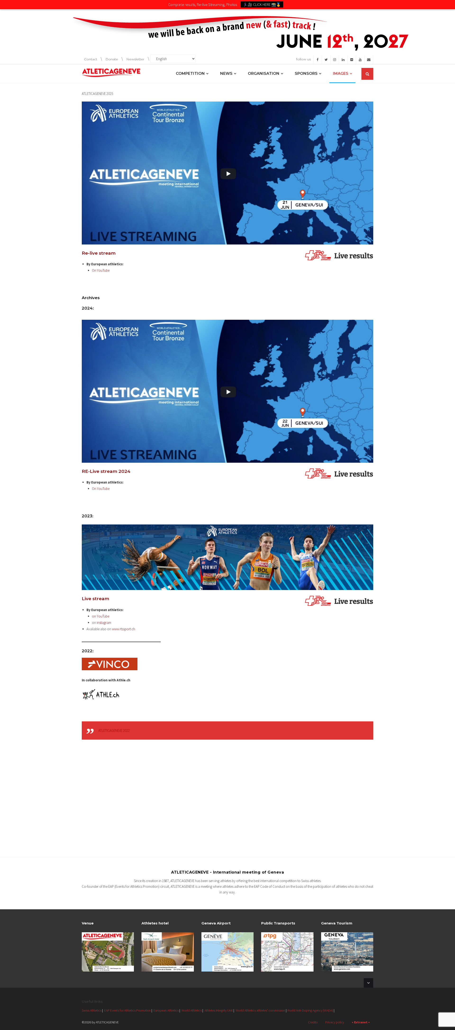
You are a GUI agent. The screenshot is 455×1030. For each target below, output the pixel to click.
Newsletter (135, 59)
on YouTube (101, 616)
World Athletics (192, 1010)
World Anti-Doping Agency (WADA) (310, 1010)
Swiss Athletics (91, 1010)
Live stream (95, 598)
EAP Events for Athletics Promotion (127, 1010)
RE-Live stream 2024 (106, 471)
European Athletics (166, 1010)
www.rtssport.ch (123, 629)
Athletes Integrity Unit (219, 1010)
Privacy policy (334, 1022)
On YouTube (101, 270)
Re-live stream (99, 253)
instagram (104, 622)
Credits (313, 1022)
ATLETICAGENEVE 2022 (114, 730)
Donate (111, 59)
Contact (90, 59)
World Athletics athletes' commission (260, 1010)
